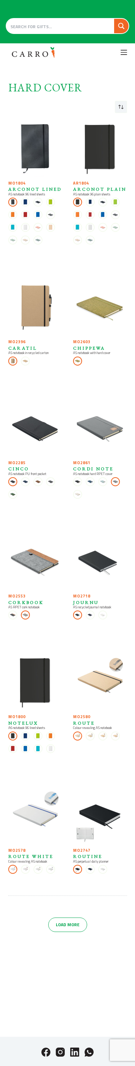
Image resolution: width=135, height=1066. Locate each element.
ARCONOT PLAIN (99, 189)
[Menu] (124, 52)
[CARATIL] (35, 308)
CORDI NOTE (93, 469)
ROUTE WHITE (30, 856)
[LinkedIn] (74, 1052)
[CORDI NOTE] (100, 429)
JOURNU (86, 602)
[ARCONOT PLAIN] (100, 149)
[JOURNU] (100, 562)
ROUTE (84, 723)
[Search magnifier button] (121, 26)
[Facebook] (45, 1052)
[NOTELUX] (35, 683)
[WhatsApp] (89, 1052)
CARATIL (22, 348)
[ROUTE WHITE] (35, 816)
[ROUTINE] (100, 816)
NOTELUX (23, 723)
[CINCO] (35, 429)
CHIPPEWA (89, 348)
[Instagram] (60, 1052)
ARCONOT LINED (35, 189)
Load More (68, 924)
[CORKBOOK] (35, 562)
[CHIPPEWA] (100, 308)
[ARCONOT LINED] (35, 149)
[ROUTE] (100, 683)
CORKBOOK (26, 602)
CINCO (18, 469)
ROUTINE (87, 856)
